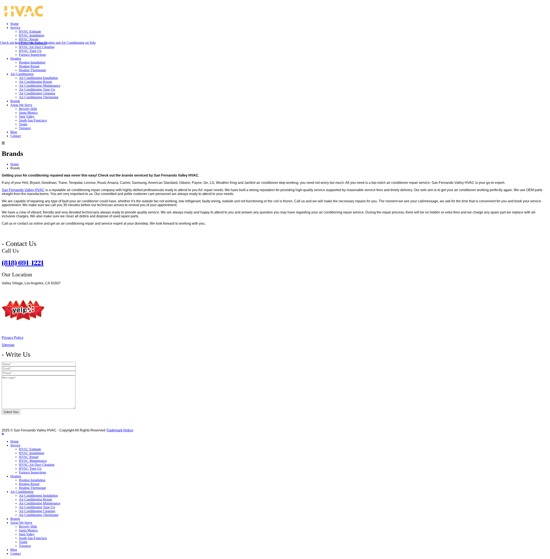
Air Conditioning (22, 74)
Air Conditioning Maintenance (39, 85)
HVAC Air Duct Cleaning (36, 47)
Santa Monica (28, 112)
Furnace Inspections (32, 54)
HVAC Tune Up (30, 51)
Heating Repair (29, 66)
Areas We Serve (21, 105)
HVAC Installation (31, 35)
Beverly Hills (28, 109)
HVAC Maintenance (33, 461)
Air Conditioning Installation (38, 78)
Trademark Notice (119, 430)
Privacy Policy (12, 338)
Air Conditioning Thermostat (38, 97)
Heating (15, 58)
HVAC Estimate (30, 31)
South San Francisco (33, 120)
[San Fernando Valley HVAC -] (23, 16)
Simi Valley (27, 116)
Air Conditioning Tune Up (37, 89)
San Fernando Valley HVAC (23, 190)
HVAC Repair (28, 39)
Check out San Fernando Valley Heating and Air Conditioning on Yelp (48, 42)
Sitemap (8, 345)
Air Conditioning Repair (35, 82)
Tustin (23, 124)
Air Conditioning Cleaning (37, 93)
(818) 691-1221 (23, 262)
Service (15, 27)
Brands (15, 101)
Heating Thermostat (32, 70)
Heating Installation (32, 62)
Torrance (25, 128)
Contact (15, 136)
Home (14, 24)
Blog (13, 132)
